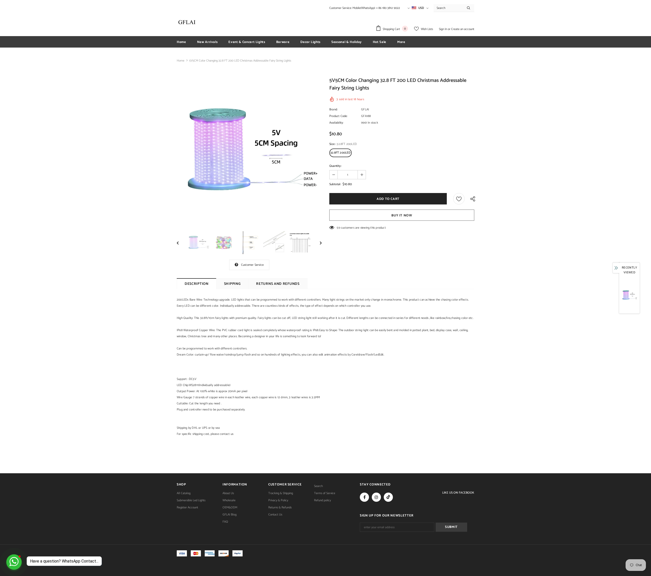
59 (338, 227)
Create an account (462, 29)
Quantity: (335, 166)
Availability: (336, 122)
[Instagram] (376, 497)
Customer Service (252, 264)
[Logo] (187, 22)
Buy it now (401, 215)
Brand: (333, 109)
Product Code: (338, 116)
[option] (249, 151)
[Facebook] (364, 497)
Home (180, 60)
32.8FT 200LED (340, 152)
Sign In (443, 29)
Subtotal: (335, 184)
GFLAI (365, 109)
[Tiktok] (388, 497)
